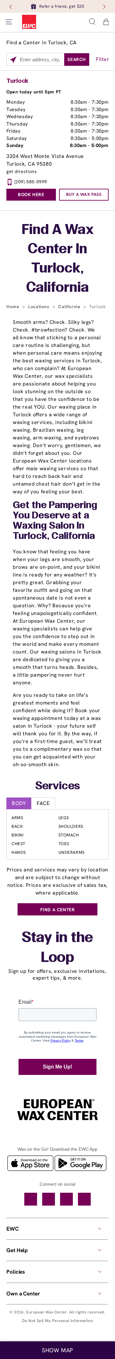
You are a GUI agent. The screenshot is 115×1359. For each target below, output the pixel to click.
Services (57, 786)
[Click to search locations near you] (13, 59)
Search (76, 59)
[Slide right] (103, 6)
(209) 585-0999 (30, 182)
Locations (39, 306)
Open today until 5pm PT (33, 92)
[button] (92, 21)
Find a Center (57, 910)
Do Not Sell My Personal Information (57, 1320)
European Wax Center (46, 1312)
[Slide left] (11, 6)
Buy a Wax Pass (83, 194)
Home (13, 306)
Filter (103, 59)
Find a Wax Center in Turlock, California (58, 259)
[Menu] (9, 21)
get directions (21, 171)
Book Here (31, 194)
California (70, 306)
